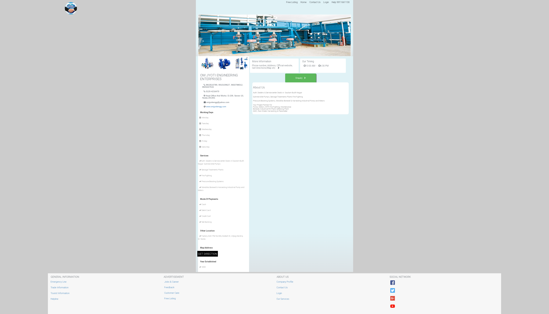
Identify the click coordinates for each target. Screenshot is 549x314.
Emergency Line (58, 281)
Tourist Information (60, 293)
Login (326, 2)
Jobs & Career (171, 281)
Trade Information (59, 287)
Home (304, 2)
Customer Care (171, 293)
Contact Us (315, 2)
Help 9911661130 (341, 2)
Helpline (54, 299)
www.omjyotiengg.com (216, 106)
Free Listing (292, 2)
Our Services (283, 299)
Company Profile (285, 281)
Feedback (169, 287)
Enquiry (299, 78)
